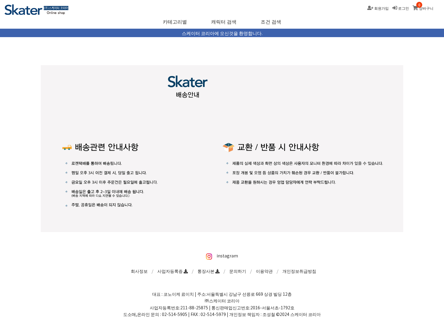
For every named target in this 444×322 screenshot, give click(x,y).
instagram (227, 256)
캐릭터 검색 (223, 21)
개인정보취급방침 (299, 271)
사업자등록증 (170, 271)
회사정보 (139, 271)
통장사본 (206, 271)
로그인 (403, 8)
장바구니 (426, 8)
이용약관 (264, 271)
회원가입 (381, 8)
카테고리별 (175, 21)
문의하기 (237, 271)
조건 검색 (271, 21)
